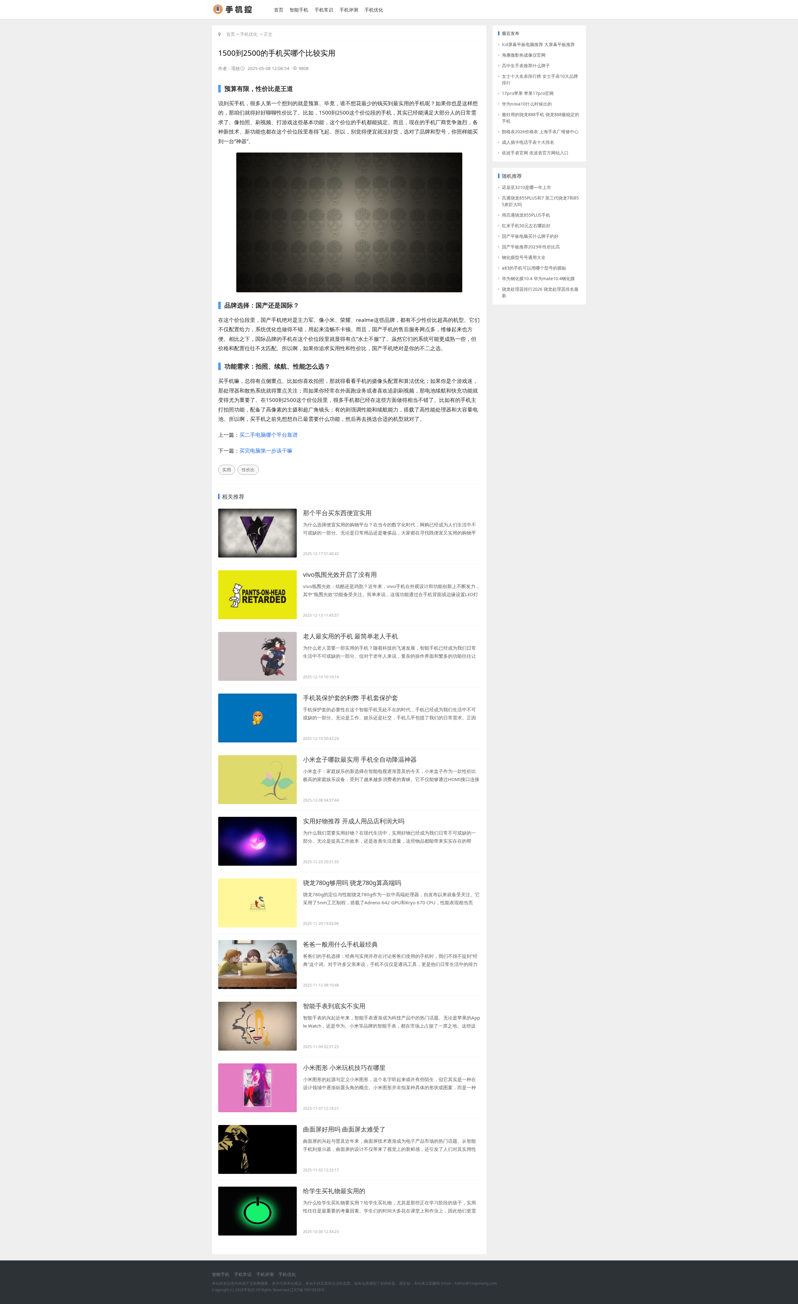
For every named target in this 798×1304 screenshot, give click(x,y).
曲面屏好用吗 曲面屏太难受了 (344, 1129)
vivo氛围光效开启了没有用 (340, 574)
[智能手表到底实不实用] (257, 1026)
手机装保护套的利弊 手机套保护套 (350, 698)
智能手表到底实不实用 (334, 1006)
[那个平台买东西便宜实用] (257, 533)
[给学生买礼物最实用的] (257, 1211)
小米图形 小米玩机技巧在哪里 (344, 1067)
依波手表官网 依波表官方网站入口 (535, 153)
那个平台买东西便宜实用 (337, 513)
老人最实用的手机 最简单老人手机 (350, 636)
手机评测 (348, 10)
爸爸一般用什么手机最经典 (340, 944)
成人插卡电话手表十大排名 (528, 142)
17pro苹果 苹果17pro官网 (528, 93)
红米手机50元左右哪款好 (526, 225)
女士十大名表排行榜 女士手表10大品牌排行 (540, 79)
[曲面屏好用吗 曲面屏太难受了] (257, 1149)
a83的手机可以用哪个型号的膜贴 (534, 268)
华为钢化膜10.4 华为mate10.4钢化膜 (538, 278)
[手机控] (235, 12)
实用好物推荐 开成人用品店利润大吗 (353, 821)
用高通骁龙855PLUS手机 (526, 215)
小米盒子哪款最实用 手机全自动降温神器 (360, 759)
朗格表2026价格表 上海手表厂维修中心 (540, 131)
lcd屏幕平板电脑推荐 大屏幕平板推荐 (538, 44)
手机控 (249, 1289)
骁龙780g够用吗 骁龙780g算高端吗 (352, 882)
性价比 (248, 470)
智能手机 (299, 10)
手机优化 (373, 10)
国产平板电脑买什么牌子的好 (530, 236)
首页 (278, 10)
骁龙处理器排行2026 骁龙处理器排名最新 (540, 292)
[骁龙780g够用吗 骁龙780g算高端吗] (257, 902)
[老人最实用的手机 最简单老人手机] (257, 656)
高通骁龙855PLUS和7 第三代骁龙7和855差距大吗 (540, 201)
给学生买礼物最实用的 (334, 1191)
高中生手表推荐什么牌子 (526, 65)
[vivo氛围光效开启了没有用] (257, 594)
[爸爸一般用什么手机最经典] (257, 964)
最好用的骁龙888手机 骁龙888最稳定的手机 (540, 117)
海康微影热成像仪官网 (524, 55)
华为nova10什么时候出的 (527, 104)
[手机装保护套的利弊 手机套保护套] (257, 718)
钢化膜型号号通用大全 (524, 257)
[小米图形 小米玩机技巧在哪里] (257, 1087)
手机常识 (324, 10)
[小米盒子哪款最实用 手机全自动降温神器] (257, 779)
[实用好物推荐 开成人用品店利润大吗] (257, 841)
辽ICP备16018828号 (307, 1289)
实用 (226, 470)
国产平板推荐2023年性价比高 (531, 247)
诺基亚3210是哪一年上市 (526, 187)
